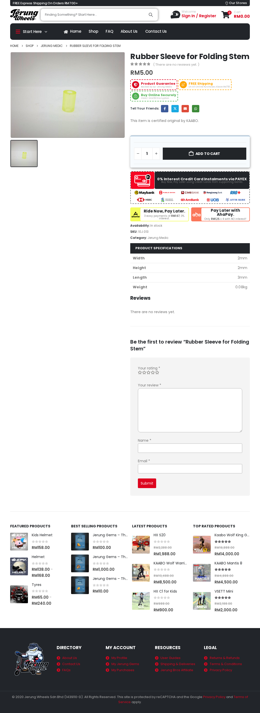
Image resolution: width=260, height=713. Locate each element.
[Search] (151, 15)
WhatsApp (195, 108)
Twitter (175, 108)
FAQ (109, 31)
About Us (129, 31)
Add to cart (208, 153)
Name (144, 440)
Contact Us (156, 31)
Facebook (164, 108)
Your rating (149, 368)
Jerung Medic (158, 238)
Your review (149, 385)
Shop (93, 31)
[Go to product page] (19, 541)
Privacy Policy (214, 696)
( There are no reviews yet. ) (176, 64)
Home (75, 31)
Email (185, 108)
